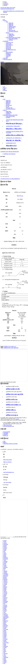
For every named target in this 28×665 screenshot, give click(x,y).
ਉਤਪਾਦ (5, 20)
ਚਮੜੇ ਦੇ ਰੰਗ (8, 47)
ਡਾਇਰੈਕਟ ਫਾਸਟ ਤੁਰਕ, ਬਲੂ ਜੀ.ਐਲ (11, 347)
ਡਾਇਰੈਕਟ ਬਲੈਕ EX (11, 410)
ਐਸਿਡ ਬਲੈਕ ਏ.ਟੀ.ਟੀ (11, 145)
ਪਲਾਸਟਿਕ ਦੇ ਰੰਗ (9, 42)
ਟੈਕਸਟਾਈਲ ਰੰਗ (9, 44)
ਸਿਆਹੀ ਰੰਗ (8, 48)
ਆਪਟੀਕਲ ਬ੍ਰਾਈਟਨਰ (13, 31)
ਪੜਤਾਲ (17, 419)
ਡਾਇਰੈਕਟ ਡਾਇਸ (12, 26)
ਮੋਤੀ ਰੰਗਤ (11, 36)
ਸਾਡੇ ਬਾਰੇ (5, 51)
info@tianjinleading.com (8, 426)
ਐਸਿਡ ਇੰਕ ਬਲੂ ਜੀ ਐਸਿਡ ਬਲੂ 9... (14, 123)
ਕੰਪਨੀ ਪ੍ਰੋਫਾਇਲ (9, 52)
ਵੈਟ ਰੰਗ (10, 29)
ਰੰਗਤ (7, 21)
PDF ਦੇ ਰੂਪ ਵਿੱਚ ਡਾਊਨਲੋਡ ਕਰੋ (13, 178)
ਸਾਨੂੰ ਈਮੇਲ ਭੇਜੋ (4, 178)
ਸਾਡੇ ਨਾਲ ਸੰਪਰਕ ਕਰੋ (7, 59)
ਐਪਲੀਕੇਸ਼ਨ (5, 41)
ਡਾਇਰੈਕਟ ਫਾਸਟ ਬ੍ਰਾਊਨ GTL (13, 404)
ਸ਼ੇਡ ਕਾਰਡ (5, 58)
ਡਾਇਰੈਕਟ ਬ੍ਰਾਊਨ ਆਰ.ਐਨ (13, 389)
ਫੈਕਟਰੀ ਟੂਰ (8, 53)
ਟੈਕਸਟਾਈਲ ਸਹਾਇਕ (13, 38)
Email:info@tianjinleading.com (7, 8)
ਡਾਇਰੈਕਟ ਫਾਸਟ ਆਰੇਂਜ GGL (10, 346)
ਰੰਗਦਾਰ (7, 32)
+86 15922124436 (7, 482)
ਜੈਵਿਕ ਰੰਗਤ (11, 34)
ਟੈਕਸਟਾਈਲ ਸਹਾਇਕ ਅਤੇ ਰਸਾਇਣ (13, 37)
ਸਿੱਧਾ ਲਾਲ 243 (20, 195)
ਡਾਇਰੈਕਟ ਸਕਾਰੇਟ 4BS (12, 399)
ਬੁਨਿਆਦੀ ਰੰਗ (11, 27)
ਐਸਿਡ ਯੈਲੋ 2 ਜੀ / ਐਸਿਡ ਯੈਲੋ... (13, 140)
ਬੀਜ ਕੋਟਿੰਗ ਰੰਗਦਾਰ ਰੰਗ (11, 49)
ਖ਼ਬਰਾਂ (7, 57)
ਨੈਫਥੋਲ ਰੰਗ (11, 24)
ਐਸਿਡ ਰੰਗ (11, 25)
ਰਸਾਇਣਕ (11, 40)
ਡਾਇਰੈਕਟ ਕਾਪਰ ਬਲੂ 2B (12, 415)
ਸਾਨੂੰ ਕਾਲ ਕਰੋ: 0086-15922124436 (8, 7)
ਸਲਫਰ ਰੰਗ (11, 23)
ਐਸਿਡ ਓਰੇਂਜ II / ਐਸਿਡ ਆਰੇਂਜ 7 (14, 129)
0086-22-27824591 (7, 462)
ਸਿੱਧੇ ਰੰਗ (5, 90)
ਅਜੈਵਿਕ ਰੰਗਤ (11, 35)
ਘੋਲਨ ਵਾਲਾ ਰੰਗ (12, 30)
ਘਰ (4, 19)
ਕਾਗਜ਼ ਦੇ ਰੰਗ (8, 43)
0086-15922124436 (7, 425)
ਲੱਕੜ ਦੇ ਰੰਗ (8, 46)
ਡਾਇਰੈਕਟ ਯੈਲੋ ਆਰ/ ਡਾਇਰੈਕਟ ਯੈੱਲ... (15, 135)
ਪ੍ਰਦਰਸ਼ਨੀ (8, 55)
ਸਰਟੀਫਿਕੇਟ (8, 54)
